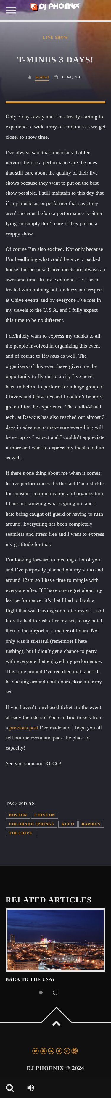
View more (56, 940)
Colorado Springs (31, 824)
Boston (18, 815)
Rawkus (91, 824)
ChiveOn (44, 815)
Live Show (55, 37)
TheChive (21, 833)
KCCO (68, 824)
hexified (42, 77)
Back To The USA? (30, 979)
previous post (23, 728)
